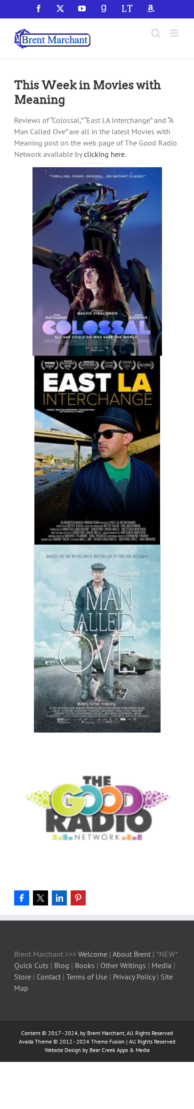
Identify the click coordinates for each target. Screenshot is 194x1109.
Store (23, 976)
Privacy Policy (134, 976)
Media (162, 965)
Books (86, 965)
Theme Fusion (108, 1041)
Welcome (92, 954)
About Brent (132, 954)
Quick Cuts (31, 965)
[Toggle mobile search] (156, 33)
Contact (49, 976)
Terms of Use (86, 976)
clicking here (104, 154)
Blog (62, 965)
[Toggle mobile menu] (175, 33)
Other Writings (123, 965)
